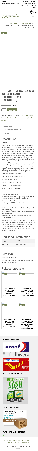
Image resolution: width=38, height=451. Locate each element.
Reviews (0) (7, 133)
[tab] (8, 126)
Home (10, 23)
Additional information (12, 130)
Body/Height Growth (22, 23)
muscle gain (21, 118)
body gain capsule (10, 118)
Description (7, 126)
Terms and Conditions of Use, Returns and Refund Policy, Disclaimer (19, 441)
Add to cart (12, 110)
